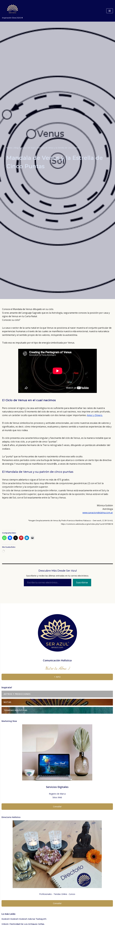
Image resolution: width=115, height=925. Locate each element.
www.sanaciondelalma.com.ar (97, 512)
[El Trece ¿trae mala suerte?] (36, 589)
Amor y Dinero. (95, 415)
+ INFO (57, 849)
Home (9, 147)
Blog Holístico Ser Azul (24, 147)
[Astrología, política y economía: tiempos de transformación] (26, 642)
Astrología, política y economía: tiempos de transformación (34, 649)
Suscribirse (82, 755)
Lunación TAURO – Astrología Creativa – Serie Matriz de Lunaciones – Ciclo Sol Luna (47, 706)
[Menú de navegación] (109, 10)
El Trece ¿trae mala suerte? (17, 595)
